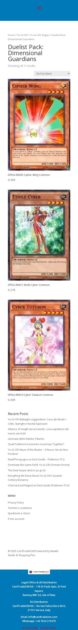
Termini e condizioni (20, 508)
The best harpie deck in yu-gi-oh (27, 470)
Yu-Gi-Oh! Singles (40, 35)
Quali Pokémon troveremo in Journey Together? (36, 444)
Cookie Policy (48, 628)
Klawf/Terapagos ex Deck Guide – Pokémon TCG (36, 459)
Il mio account (16, 519)
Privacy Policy (16, 502)
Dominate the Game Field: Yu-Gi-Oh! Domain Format (38, 465)
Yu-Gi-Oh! (22, 35)
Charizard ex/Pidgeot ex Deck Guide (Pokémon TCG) (38, 485)
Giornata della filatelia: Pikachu (26, 439)
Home (11, 35)
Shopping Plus (27, 555)
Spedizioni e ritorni (19, 513)
